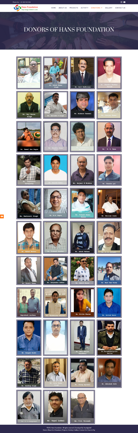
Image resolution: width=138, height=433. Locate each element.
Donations (58, 430)
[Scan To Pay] (3, 216)
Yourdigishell (87, 428)
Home (45, 430)
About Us (51, 430)
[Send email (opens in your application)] (124, 2)
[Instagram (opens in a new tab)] (121, 2)
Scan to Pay (91, 430)
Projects (64, 430)
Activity (70, 430)
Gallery (76, 430)
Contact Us (83, 430)
